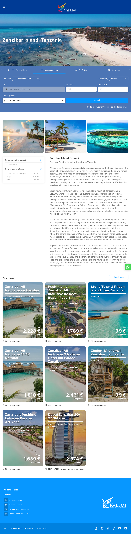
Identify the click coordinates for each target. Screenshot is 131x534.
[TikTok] (113, 528)
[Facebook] (102, 528)
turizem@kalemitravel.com (19, 509)
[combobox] (117, 79)
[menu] (128, 6)
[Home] (96, 528)
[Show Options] (126, 79)
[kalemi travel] (114, 502)
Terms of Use (122, 107)
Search (97, 100)
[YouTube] (119, 528)
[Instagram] (108, 528)
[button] (1, 70)
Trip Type (7, 79)
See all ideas (118, 277)
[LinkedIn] (125, 528)
